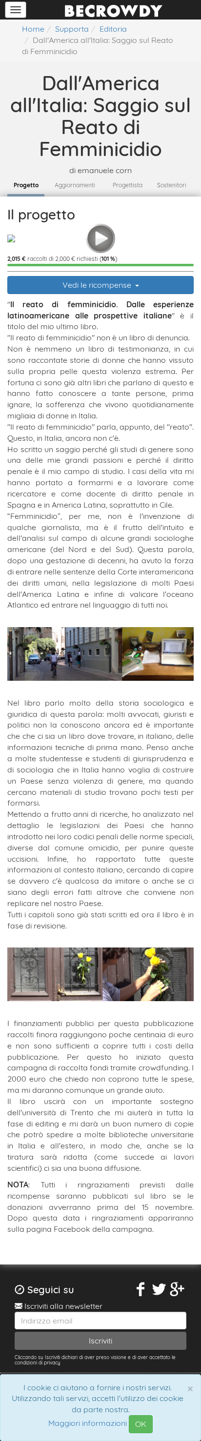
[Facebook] (141, 1289)
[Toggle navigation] (15, 9)
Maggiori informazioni (87, 1423)
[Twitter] (159, 1289)
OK (140, 1424)
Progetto (26, 185)
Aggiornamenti (75, 185)
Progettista (127, 185)
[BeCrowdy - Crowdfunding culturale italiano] (113, 9)
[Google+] (177, 1289)
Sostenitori (171, 185)
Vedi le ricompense (97, 285)
